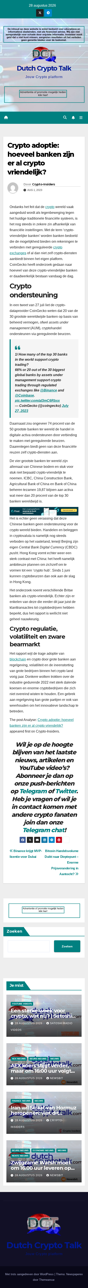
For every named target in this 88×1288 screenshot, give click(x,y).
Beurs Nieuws (38, 1059)
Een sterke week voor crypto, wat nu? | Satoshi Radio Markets (41, 1015)
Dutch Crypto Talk (44, 68)
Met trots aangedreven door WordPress (29, 1274)
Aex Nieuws (19, 1059)
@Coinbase (24, 395)
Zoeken (14, 931)
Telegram (33, 791)
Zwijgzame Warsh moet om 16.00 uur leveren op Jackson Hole (41, 1167)
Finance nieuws (21, 1101)
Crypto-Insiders (43, 184)
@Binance (48, 390)
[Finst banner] (44, 511)
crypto (49, 207)
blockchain (18, 659)
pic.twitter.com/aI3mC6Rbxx (37, 400)
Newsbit (56, 1078)
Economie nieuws (43, 1150)
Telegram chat (43, 830)
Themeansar (46, 1279)
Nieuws (54, 1059)
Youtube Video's (22, 1004)
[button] (65, 117)
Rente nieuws (20, 1156)
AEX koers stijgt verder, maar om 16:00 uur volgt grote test (41, 1070)
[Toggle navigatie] (81, 117)
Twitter (65, 791)
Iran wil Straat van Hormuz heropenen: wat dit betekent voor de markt (43, 1113)
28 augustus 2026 (29, 1023)
